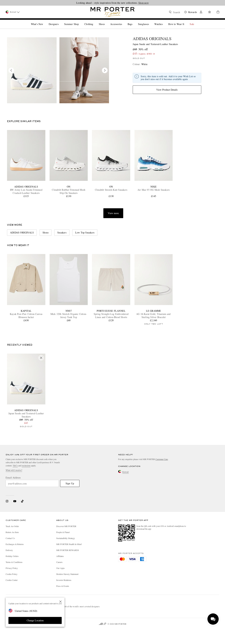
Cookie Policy (11, 574)
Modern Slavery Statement (67, 574)
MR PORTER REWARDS (67, 550)
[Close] (60, 602)
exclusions (26, 465)
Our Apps (60, 568)
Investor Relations (63, 580)
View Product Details (167, 89)
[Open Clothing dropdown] (94, 21)
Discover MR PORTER (66, 526)
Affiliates (60, 556)
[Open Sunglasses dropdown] (150, 21)
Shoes (46, 232)
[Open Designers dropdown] (60, 21)
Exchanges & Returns (15, 544)
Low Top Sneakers (84, 232)
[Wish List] (209, 12)
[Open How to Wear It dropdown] (185, 21)
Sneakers (61, 232)
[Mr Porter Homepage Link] (112, 12)
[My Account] (201, 12)
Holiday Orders (12, 556)
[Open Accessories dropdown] (123, 21)
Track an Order (12, 526)
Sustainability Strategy (65, 538)
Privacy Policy (12, 568)
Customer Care (161, 459)
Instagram (7, 501)
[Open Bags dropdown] (133, 21)
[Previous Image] (11, 70)
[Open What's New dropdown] (44, 21)
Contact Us (10, 538)
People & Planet (63, 532)
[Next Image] (105, 70)
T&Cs (15, 465)
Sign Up (70, 483)
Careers (59, 562)
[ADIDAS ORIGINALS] (32, 70)
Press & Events (62, 586)
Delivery (9, 550)
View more (113, 213)
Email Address (13, 477)
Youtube (15, 501)
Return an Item (12, 532)
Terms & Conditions (14, 562)
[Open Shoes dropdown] (106, 21)
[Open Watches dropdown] (164, 21)
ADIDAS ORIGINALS (152, 38)
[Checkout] (216, 12)
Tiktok (22, 501)
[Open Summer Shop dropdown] (80, 21)
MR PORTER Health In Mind (69, 544)
